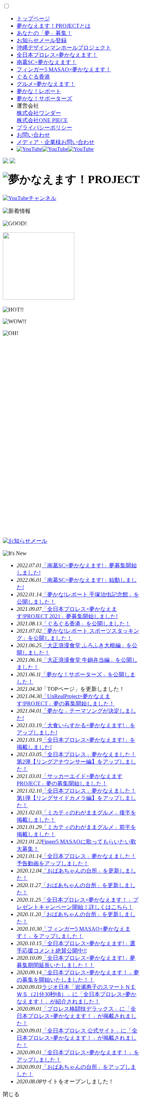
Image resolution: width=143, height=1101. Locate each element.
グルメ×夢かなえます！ (46, 84)
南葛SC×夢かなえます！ (47, 62)
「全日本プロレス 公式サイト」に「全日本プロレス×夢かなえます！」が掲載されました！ (77, 1038)
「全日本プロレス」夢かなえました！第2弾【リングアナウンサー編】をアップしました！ (76, 761)
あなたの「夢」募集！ (44, 33)
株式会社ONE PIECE (42, 120)
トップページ (33, 18)
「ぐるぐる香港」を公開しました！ (86, 623)
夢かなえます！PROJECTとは (54, 26)
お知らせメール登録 (42, 40)
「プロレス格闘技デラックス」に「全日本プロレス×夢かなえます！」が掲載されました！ (76, 1016)
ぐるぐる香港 (33, 77)
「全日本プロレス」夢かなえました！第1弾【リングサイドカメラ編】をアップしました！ (76, 798)
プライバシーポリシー (44, 127)
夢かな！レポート (39, 91)
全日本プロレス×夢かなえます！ (57, 55)
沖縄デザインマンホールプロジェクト (64, 48)
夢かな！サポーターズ (44, 98)
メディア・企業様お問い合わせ (55, 142)
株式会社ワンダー (39, 113)
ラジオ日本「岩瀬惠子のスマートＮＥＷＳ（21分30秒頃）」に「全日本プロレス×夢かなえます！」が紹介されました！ (76, 994)
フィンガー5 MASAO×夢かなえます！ (64, 69)
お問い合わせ (33, 135)
